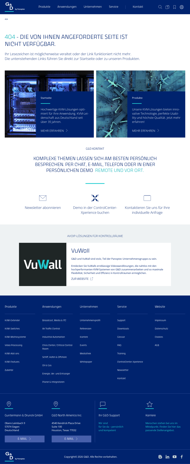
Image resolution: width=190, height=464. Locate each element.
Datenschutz (161, 329)
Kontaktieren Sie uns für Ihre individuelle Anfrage (147, 210)
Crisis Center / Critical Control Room (57, 347)
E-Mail (22, 439)
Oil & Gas (47, 366)
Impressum (160, 320)
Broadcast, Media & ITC (54, 320)
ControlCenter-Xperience (130, 362)
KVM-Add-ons (12, 354)
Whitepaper (86, 362)
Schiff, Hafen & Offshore (54, 357)
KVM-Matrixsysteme (15, 337)
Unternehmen (93, 7)
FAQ (119, 345)
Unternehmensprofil (90, 320)
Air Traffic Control (51, 329)
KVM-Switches (12, 329)
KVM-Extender (12, 320)
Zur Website (80, 279)
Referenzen (85, 329)
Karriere (84, 337)
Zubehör (9, 370)
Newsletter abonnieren (43, 207)
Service (113, 7)
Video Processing (13, 345)
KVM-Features (12, 362)
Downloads (123, 329)
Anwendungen (67, 7)
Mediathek (85, 354)
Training (121, 354)
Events (83, 345)
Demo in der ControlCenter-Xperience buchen (95, 210)
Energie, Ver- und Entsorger (56, 374)
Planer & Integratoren (53, 382)
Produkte (44, 7)
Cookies (159, 337)
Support (121, 320)
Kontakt (138, 7)
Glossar (121, 337)
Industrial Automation (53, 337)
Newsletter (122, 370)
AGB (157, 345)
